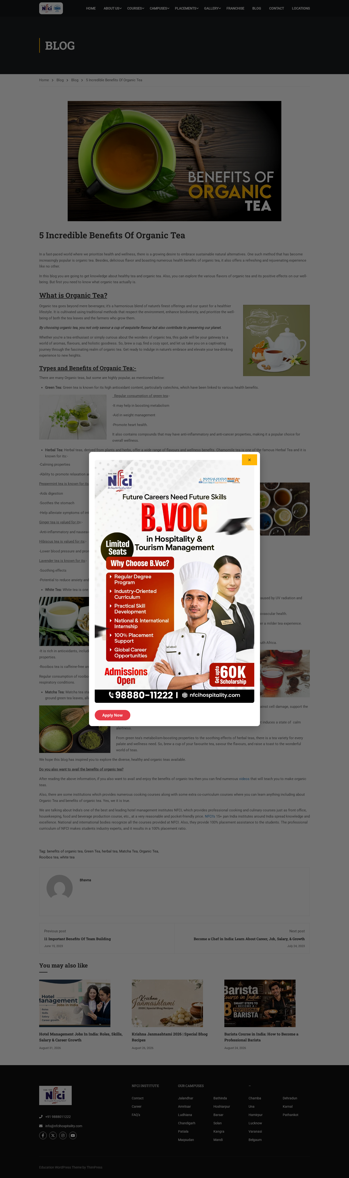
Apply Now (112, 715)
